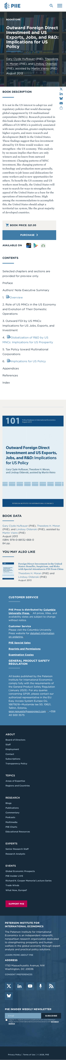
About (10, 734)
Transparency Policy (16, 763)
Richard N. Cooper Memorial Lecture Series (29, 880)
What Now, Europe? (16, 890)
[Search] (51, 5)
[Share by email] (61, 103)
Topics (10, 775)
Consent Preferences (18, 974)
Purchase (27, 235)
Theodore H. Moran (48, 525)
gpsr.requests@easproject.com (27, 711)
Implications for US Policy (28, 361)
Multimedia (11, 822)
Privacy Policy (14, 1054)
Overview (16, 297)
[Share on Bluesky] (61, 98)
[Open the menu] (60, 5)
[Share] (61, 108)
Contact (10, 754)
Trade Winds (12, 885)
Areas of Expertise (15, 781)
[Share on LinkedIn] (61, 93)
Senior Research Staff (17, 849)
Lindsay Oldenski (45, 63)
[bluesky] (9, 996)
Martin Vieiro (40, 68)
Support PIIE (16, 904)
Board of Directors (15, 740)
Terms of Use (29, 1054)
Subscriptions (13, 759)
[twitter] (9, 986)
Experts (11, 843)
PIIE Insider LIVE (14, 876)
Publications (12, 808)
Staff (8, 744)
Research (13, 797)
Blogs (9, 803)
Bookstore (13, 19)
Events (11, 865)
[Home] (12, 6)
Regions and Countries (18, 785)
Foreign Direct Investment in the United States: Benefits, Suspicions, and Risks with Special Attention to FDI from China (40, 566)
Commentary (12, 812)
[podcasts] (41, 986)
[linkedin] (19, 986)
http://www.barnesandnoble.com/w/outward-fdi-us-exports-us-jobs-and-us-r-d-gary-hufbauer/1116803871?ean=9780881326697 (43, 245)
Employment (12, 749)
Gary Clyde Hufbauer (20, 58)
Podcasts (10, 817)
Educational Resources (18, 831)
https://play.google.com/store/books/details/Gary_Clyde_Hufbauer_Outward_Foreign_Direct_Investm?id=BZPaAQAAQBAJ (36, 245)
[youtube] (30, 986)
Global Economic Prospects (20, 871)
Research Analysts (15, 854)
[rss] (51, 986)
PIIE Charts (11, 827)
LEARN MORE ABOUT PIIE (19, 955)
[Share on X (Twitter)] (61, 89)
